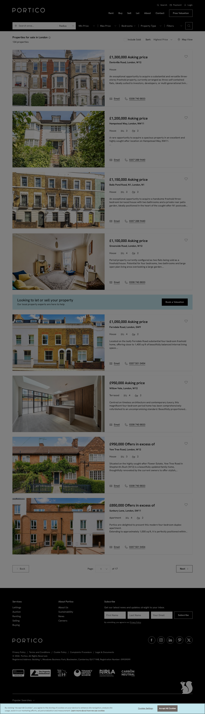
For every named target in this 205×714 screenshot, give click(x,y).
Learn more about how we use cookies (88, 711)
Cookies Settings (145, 708)
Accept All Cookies (167, 708)
